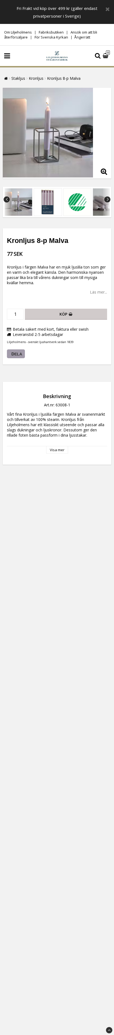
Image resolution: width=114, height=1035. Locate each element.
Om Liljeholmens (18, 32)
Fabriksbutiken (51, 32)
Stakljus (18, 78)
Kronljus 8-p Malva (64, 78)
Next (107, 199)
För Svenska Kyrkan (52, 37)
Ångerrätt (82, 37)
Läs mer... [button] (98, 292)
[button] (106, 56)
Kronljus (36, 78)
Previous (7, 199)
